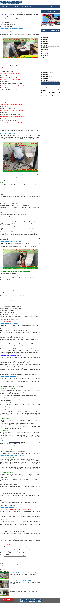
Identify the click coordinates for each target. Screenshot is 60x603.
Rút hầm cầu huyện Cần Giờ (46, 76)
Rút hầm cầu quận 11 (45, 53)
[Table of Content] (11, 31)
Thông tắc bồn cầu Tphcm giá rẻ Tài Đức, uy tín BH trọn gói (22, 580)
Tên (1, 564)
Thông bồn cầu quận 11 (8, 321)
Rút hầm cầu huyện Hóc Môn (46, 78)
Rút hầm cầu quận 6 (45, 43)
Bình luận (2, 563)
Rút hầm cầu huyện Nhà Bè (46, 74)
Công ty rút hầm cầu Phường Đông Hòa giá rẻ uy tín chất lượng (50, 86)
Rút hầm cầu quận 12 (45, 55)
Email (1, 565)
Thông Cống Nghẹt (14, 6)
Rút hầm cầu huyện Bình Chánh (47, 72)
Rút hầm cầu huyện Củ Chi (46, 80)
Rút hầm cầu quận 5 (45, 41)
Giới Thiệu (47, 6)
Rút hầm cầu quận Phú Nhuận (47, 68)
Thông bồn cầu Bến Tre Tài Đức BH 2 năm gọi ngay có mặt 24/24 (23, 572)
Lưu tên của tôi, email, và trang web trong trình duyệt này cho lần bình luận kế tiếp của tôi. (18, 568)
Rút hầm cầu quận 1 (45, 33)
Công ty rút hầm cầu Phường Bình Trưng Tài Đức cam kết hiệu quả (50, 96)
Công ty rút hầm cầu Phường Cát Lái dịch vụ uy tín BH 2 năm (50, 99)
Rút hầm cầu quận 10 (45, 51)
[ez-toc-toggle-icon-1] (10, 31)
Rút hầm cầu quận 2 (45, 35)
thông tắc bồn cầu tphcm (14, 442)
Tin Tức (41, 6)
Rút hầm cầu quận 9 (45, 49)
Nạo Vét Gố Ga (33, 6)
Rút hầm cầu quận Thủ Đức (46, 70)
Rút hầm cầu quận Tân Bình (46, 57)
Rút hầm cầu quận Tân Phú (46, 59)
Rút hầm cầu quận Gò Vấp (46, 66)
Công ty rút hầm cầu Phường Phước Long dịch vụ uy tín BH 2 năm (50, 93)
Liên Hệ (53, 6)
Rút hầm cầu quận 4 (45, 39)
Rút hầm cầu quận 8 (45, 47)
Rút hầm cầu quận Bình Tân (46, 61)
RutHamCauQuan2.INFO (5, 131)
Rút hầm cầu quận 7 (45, 45)
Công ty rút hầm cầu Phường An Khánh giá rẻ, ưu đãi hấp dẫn (50, 90)
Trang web (2, 566)
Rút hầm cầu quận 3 (45, 37)
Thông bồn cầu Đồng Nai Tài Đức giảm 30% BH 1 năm (21, 590)
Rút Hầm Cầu (4, 6)
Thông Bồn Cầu (24, 6)
